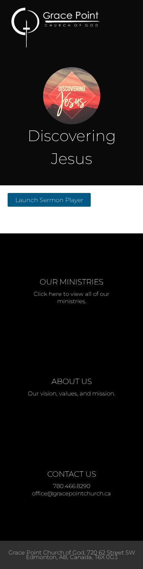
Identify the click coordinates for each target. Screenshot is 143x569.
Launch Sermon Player (49, 200)
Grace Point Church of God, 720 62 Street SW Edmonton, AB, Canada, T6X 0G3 (71, 555)
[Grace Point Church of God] (61, 28)
